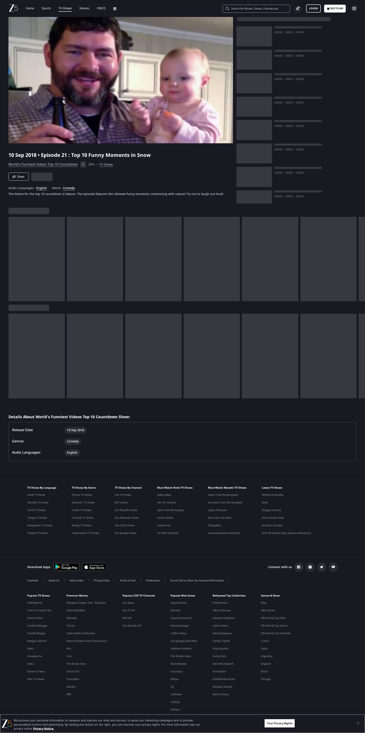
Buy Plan (336, 8)
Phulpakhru (214, 525)
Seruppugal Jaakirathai (184, 641)
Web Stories (268, 610)
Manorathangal (180, 626)
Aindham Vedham (181, 649)
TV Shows (65, 8)
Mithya (175, 679)
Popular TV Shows (38, 595)
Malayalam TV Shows (39, 525)
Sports (46, 8)
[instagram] (310, 567)
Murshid (175, 610)
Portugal (266, 679)
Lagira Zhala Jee (217, 510)
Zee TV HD (128, 610)
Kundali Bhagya (36, 633)
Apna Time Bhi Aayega (170, 510)
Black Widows (179, 664)
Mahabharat (34, 603)
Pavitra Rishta (165, 518)
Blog (263, 603)
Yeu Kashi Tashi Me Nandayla (225, 502)
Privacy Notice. (43, 728)
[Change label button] (298, 9)
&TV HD (127, 618)
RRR (69, 694)
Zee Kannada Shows (127, 518)
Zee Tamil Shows (125, 525)
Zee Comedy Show (273, 518)
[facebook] (298, 567)
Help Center (76, 580)
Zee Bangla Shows (125, 533)
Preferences (153, 580)
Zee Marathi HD (131, 626)
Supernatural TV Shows (85, 533)
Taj (172, 687)
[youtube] (333, 567)
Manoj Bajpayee (222, 633)
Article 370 (73, 671)
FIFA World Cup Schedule (275, 633)
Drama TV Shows (82, 495)
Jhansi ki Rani (35, 618)
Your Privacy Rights (279, 723)
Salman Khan (220, 626)
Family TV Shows (81, 510)
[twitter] (321, 567)
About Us (54, 580)
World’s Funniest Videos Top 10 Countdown (43, 164)
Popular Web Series (183, 595)
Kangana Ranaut (222, 687)
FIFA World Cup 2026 (273, 618)
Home (30, 8)
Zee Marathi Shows (126, 510)
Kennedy (72, 618)
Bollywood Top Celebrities (229, 595)
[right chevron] (360, 259)
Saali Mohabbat (76, 610)
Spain (264, 649)
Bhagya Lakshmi (271, 510)
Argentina (267, 656)
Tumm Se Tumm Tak (39, 610)
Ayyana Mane (179, 603)
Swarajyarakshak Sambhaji (224, 533)
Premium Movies (77, 595)
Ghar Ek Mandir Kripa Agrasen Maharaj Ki (286, 533)
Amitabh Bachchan (224, 679)
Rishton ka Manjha (272, 495)
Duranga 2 (177, 671)
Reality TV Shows (82, 525)
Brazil (264, 671)
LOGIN (313, 8)
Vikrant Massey (222, 610)
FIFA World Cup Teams (274, 626)
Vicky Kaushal (221, 649)
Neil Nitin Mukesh (223, 664)
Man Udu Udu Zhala (220, 518)
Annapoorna (34, 656)
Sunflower (176, 694)
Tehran (71, 626)
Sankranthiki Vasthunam (81, 633)
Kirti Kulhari (219, 671)
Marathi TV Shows (38, 502)
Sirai (69, 656)
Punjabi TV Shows (37, 533)
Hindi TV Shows (36, 495)
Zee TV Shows (123, 495)
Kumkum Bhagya (37, 626)
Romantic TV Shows (83, 502)
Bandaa (71, 687)
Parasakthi (73, 679)
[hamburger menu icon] (354, 8)
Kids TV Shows (35, 679)
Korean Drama (36, 671)
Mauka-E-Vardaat (272, 525)
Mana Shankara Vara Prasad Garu (87, 641)
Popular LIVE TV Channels (138, 595)
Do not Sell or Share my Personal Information (197, 580)
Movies (84, 8)
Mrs (69, 649)
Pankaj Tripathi (221, 641)
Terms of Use (128, 580)
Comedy (69, 188)
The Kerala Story (76, 664)
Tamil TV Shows (36, 510)
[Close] (358, 723)
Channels (32, 580)
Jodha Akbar (164, 495)
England (266, 664)
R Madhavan (220, 603)
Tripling (175, 702)
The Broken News (181, 656)
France (265, 641)
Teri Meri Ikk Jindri (167, 533)
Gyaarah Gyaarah (181, 618)
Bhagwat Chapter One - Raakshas (86, 603)
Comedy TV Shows (82, 518)
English (41, 188)
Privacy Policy (102, 580)
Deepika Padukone (224, 618)
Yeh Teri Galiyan (166, 502)
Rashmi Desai (221, 694)
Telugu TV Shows (37, 518)
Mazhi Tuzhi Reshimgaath (223, 495)
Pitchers (175, 710)
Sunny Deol (219, 656)
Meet (265, 502)
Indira (30, 664)
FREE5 (101, 8)
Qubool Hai (163, 525)
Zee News (128, 603)
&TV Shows (121, 502)
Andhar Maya (178, 633)
